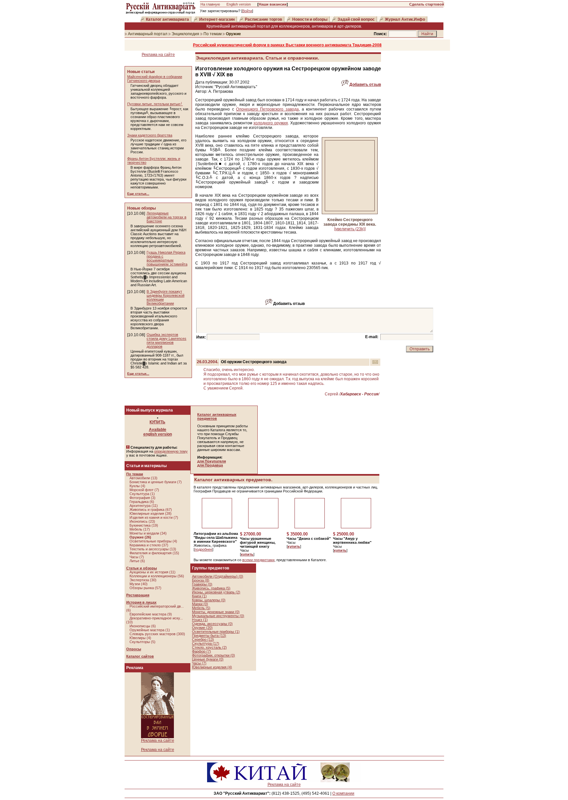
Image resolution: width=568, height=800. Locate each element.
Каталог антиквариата (167, 19)
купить (247, 554)
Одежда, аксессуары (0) (212, 624)
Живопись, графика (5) (211, 588)
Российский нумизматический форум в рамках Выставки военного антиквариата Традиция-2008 (287, 45)
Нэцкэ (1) (200, 620)
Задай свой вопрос (356, 19)
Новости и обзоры (309, 19)
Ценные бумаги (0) (208, 659)
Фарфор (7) (201, 651)
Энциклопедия (185, 34)
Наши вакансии (273, 4)
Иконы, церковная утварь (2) (216, 592)
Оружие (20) (202, 628)
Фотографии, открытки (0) (213, 655)
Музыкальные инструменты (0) (218, 616)
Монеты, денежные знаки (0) (216, 612)
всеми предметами (258, 560)
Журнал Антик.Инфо (405, 19)
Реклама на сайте (158, 54)
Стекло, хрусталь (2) (209, 647)
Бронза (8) (200, 580)
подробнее (203, 549)
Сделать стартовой (426, 4)
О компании (343, 793)
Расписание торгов (263, 19)
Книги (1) (199, 596)
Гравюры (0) (202, 584)
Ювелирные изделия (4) (212, 667)
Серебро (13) (203, 639)
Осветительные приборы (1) (216, 632)
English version (238, 4)
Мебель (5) (201, 608)
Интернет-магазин (217, 19)
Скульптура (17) (205, 643)
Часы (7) (199, 663)
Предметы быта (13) (209, 636)
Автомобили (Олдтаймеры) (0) (217, 576)
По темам (212, 34)
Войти (247, 11)
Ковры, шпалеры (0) (208, 600)
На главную (210, 4)
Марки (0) (200, 604)
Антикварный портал (147, 34)
